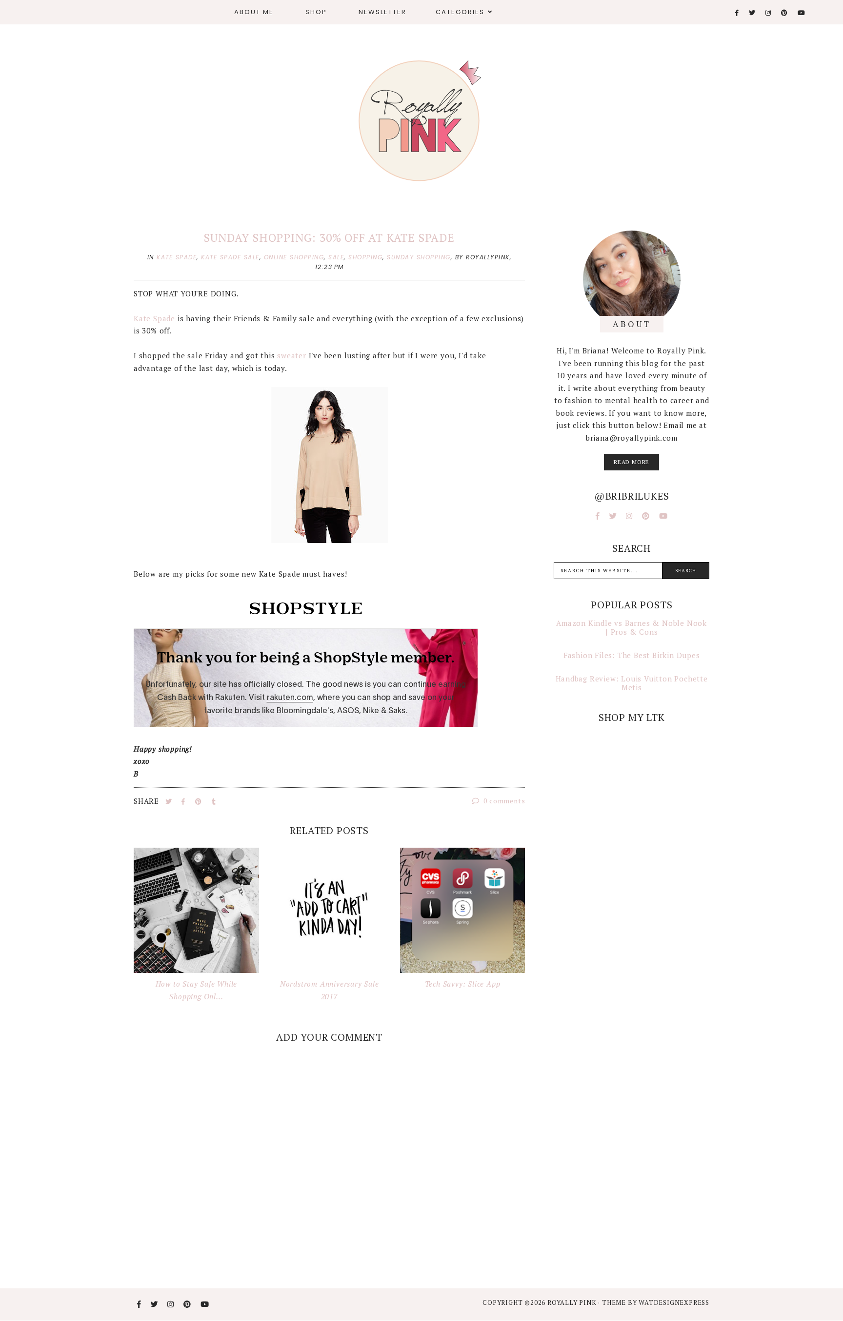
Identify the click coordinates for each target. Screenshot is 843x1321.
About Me (254, 12)
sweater (291, 355)
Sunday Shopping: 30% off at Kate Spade (329, 237)
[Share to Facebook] (184, 801)
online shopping (294, 257)
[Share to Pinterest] (199, 801)
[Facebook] (737, 13)
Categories (460, 12)
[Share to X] (169, 801)
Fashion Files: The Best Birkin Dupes (631, 655)
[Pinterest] (784, 13)
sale (336, 257)
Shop (316, 12)
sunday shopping (419, 257)
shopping (365, 257)
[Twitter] (752, 13)
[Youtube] (802, 13)
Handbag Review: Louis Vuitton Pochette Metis (632, 683)
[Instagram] (768, 13)
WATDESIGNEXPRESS (674, 1302)
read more (631, 462)
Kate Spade (154, 318)
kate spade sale (230, 257)
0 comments (503, 800)
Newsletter (382, 12)
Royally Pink (572, 1302)
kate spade (177, 257)
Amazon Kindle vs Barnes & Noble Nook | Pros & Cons (631, 627)
